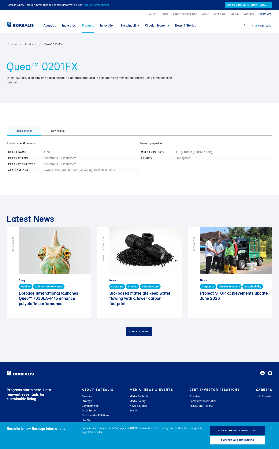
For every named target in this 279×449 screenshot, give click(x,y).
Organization (89, 410)
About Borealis (97, 390)
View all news (139, 331)
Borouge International (96, 4)
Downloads (58, 130)
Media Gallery (138, 401)
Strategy (87, 401)
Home (13, 44)
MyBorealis (264, 25)
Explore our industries (237, 440)
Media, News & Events (151, 390)
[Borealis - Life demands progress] (15, 25)
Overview (87, 396)
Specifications (24, 130)
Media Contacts (139, 396)
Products (30, 44)
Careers (264, 390)
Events (134, 410)
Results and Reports (201, 405)
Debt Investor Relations (95, 415)
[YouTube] (270, 374)
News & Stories (138, 405)
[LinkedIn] (262, 374)
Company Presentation (203, 401)
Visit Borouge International (237, 430)
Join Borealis (263, 396)
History (86, 420)
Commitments (90, 405)
